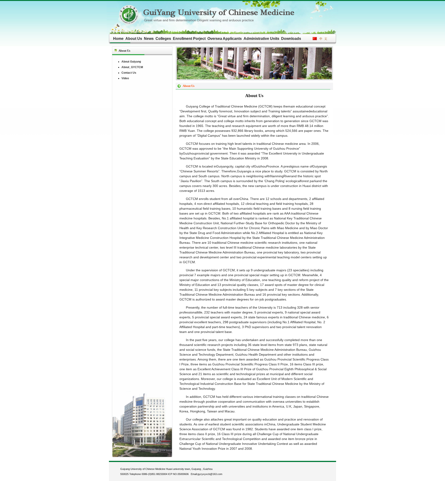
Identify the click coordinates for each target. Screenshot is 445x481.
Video (125, 78)
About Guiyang (131, 61)
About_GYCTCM (132, 67)
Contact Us (128, 72)
